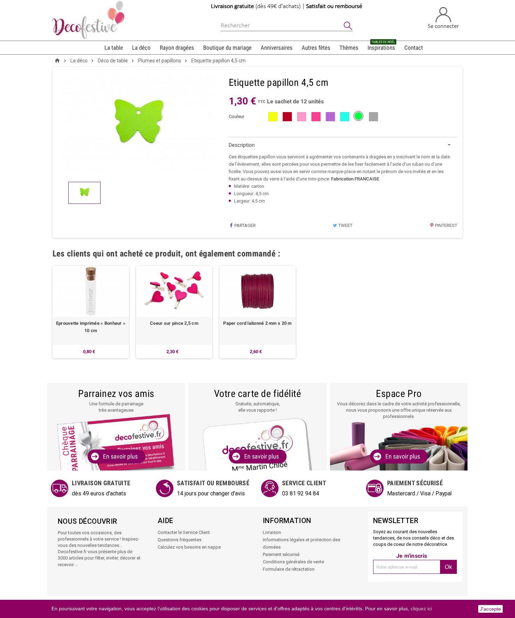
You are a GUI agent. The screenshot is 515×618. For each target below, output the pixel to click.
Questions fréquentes (179, 539)
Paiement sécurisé (281, 554)
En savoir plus (120, 456)
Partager (244, 225)
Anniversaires (277, 47)
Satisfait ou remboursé (334, 6)
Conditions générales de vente (293, 561)
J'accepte (490, 609)
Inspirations (381, 46)
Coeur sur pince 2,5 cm (174, 323)
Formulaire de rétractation (289, 569)
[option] (90, 312)
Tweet (344, 225)
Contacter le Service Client (184, 532)
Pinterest (445, 225)
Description (242, 145)
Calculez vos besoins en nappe (189, 547)
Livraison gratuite (232, 6)
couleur (236, 116)
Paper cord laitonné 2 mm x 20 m (257, 323)
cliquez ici (421, 608)
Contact (413, 47)
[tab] (343, 145)
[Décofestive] (88, 19)
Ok (448, 567)
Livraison (272, 532)
